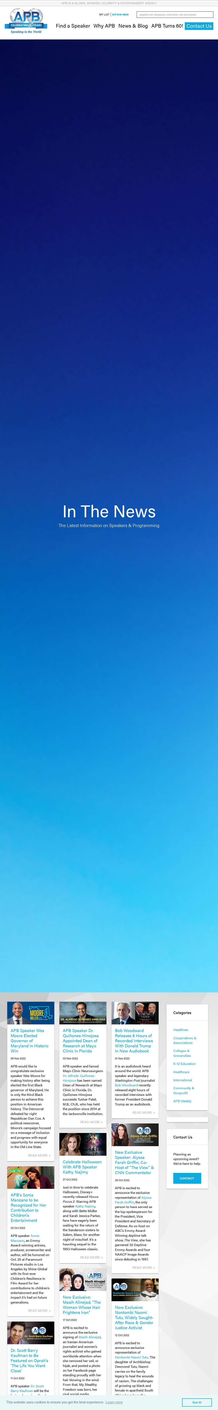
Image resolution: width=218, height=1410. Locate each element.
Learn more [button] (114, 1402)
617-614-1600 (120, 14)
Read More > (39, 1155)
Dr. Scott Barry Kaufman (27, 1388)
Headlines (180, 1029)
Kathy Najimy (85, 1206)
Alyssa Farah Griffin (133, 1199)
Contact (187, 1178)
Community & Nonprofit (183, 1090)
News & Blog (133, 25)
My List (104, 14)
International (182, 1079)
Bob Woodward (126, 1085)
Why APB (104, 25)
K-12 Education (184, 1063)
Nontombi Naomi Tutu (131, 1357)
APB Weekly (182, 1100)
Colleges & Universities (182, 1053)
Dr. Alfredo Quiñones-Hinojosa (79, 1078)
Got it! (197, 1402)
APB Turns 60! (167, 25)
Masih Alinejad (90, 1336)
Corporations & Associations (184, 1040)
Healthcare (181, 1071)
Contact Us (199, 25)
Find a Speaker (73, 25)
